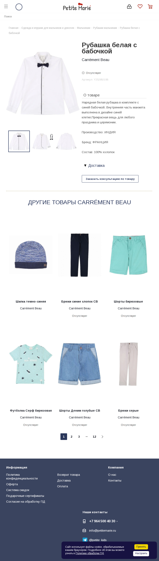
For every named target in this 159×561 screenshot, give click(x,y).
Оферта (12, 484)
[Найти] (153, 16)
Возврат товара (68, 474)
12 (94, 436)
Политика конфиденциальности (22, 476)
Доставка (64, 480)
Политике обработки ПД (90, 553)
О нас (112, 474)
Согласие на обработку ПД (25, 501)
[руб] (43, 83)
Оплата (62, 486)
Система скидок (17, 490)
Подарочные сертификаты (25, 495)
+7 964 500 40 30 (102, 521)
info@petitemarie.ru (102, 530)
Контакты (114, 480)
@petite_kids (98, 540)
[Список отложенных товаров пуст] (143, 6)
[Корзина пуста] (151, 6)
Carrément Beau (95, 60)
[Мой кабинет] (129, 6)
